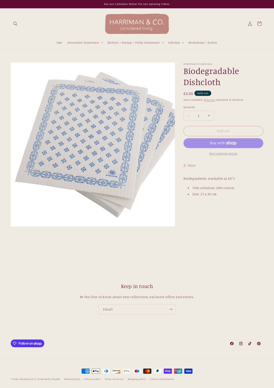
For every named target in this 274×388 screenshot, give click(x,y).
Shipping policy (137, 379)
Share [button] (192, 165)
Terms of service (114, 379)
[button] (15, 23)
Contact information (162, 379)
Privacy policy (92, 379)
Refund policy (72, 379)
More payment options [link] (223, 153)
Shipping (209, 99)
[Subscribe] (170, 309)
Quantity (189, 107)
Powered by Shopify (49, 379)
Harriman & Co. (28, 379)
